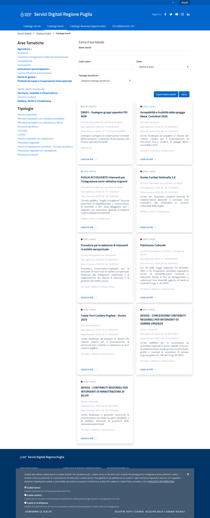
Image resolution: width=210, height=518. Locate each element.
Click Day (22, 130)
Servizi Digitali (25, 33)
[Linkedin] (187, 14)
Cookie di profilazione (37, 503)
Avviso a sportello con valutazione (36, 138)
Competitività (25, 61)
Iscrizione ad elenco (28, 126)
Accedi (185, 2)
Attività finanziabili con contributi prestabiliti (41, 118)
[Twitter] (170, 14)
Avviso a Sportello (27, 114)
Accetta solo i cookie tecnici (165, 511)
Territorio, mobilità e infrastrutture (37, 93)
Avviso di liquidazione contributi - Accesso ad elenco (45, 146)
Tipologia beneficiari (88, 75)
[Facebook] (164, 14)
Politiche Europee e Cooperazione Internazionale (45, 81)
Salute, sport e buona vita (31, 89)
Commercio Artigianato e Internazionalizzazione (43, 57)
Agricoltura (24, 49)
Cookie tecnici (33, 487)
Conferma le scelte (38, 511)
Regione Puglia (44, 33)
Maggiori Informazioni (161, 481)
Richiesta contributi (28, 154)
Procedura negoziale (28, 142)
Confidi (21, 134)
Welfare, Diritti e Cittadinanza (34, 101)
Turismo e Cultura (27, 97)
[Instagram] (181, 14)
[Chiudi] (188, 474)
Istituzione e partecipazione (33, 69)
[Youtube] (175, 14)
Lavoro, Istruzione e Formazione (34, 73)
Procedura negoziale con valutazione (37, 150)
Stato (139, 61)
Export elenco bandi (166, 94)
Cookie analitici (34, 495)
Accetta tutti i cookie (129, 511)
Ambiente (23, 53)
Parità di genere (26, 77)
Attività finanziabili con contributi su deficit (40, 122)
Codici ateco (84, 61)
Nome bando (85, 47)
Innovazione (24, 65)
